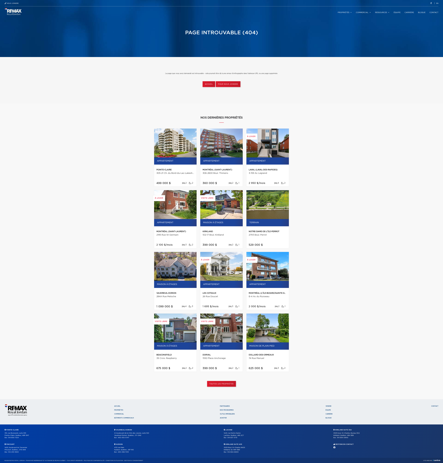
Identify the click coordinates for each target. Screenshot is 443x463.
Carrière (409, 12)
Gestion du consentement (133, 460)
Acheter (223, 418)
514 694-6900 (233, 452)
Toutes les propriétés (221, 384)
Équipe (397, 12)
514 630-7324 (13, 437)
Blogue (421, 12)
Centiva (436, 460)
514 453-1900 (13, 452)
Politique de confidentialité (94, 460)
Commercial (362, 12)
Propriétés (343, 12)
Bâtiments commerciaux (124, 418)
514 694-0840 (342, 437)
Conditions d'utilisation (114, 460)
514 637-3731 (232, 437)
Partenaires (225, 406)
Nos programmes (227, 410)
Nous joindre (13, 3)
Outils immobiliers (227, 414)
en (437, 3)
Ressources (381, 12)
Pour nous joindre (228, 84)
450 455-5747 (123, 437)
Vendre (328, 406)
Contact (434, 12)
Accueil (209, 84)
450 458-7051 (123, 452)
